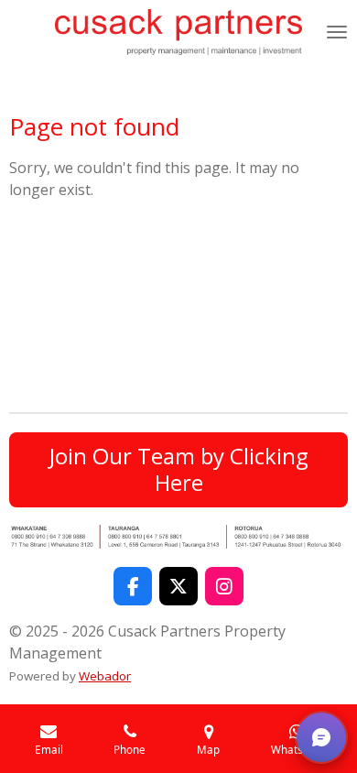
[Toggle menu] (337, 32)
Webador (105, 676)
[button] (321, 737)
